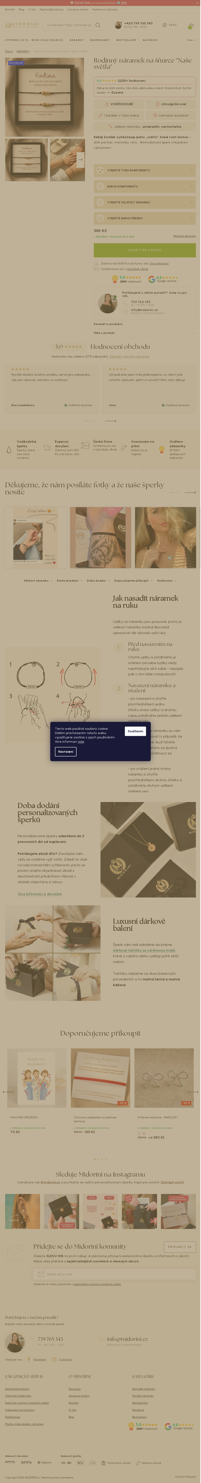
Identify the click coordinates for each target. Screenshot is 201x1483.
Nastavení (65, 751)
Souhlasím (135, 731)
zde (81, 741)
